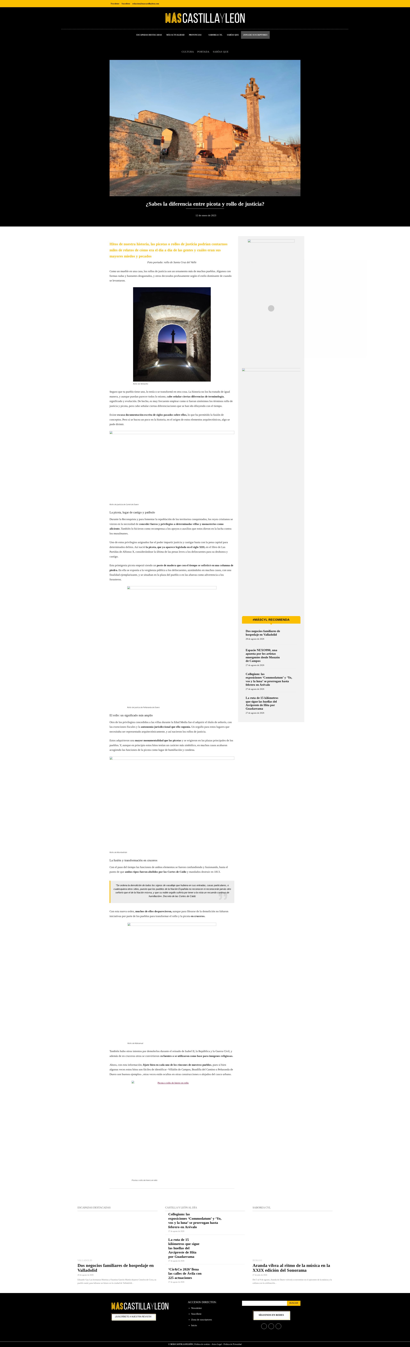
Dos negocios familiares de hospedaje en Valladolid (263, 632)
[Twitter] (297, 3)
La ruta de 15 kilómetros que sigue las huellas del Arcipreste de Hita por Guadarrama (262, 703)
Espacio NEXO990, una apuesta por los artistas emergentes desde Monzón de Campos (263, 655)
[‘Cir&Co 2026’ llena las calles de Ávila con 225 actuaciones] (225, 1275)
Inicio (194, 1325)
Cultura (188, 51)
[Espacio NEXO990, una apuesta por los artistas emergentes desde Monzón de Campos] (290, 654)
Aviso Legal (217, 1344)
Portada (203, 51)
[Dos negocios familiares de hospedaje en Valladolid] (290, 635)
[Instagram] (290, 3)
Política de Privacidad (233, 1344)
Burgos (257, 1260)
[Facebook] (283, 3)
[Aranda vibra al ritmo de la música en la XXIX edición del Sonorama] (292, 1235)
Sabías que (221, 51)
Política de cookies (202, 1344)
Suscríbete (196, 1314)
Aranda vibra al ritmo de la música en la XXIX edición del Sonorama (291, 1268)
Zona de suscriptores (201, 1319)
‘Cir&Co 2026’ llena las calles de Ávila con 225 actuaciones (184, 1273)
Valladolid (85, 1260)
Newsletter (196, 1308)
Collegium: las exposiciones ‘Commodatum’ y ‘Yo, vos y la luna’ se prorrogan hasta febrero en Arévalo (269, 679)
